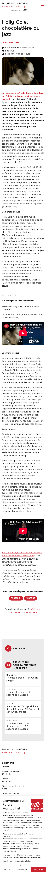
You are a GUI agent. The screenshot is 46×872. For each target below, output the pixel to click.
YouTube (30, 598)
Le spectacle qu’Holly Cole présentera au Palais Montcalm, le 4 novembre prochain (23, 96)
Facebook (16, 598)
